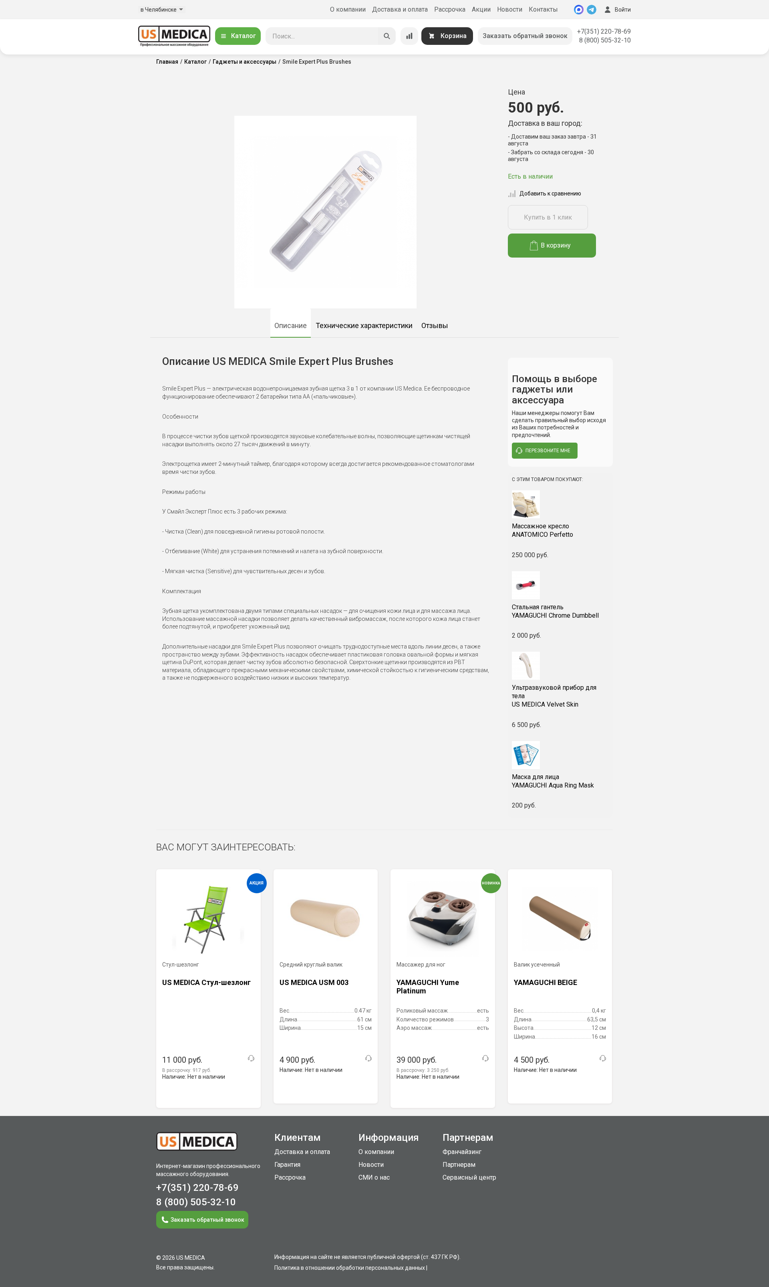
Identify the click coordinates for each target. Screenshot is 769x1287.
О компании (348, 9)
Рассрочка (449, 9)
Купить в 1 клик (548, 217)
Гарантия (287, 1164)
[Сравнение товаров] (409, 36)
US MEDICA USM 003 (314, 982)
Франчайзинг (462, 1152)
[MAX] (579, 9)
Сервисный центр (469, 1177)
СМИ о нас (374, 1177)
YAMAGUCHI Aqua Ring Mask (553, 781)
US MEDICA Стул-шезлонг (206, 982)
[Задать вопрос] (251, 1058)
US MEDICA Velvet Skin (554, 696)
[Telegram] (591, 9)
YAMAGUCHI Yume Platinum (428, 986)
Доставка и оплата (400, 9)
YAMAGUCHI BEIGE (545, 982)
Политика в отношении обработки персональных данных (349, 1268)
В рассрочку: (186, 1070)
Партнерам (459, 1164)
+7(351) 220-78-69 (604, 31)
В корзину (556, 245)
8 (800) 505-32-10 (605, 40)
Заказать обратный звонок (525, 36)
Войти (623, 9)
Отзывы (434, 325)
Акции (481, 9)
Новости (509, 9)
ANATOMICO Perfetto (542, 530)
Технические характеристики (364, 325)
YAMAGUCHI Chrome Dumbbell (555, 611)
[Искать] (387, 36)
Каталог (243, 36)
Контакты (543, 9)
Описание (290, 325)
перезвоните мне (547, 450)
